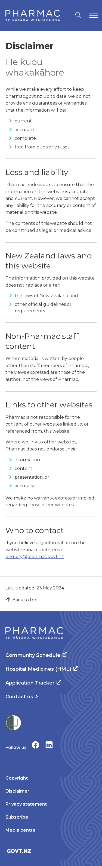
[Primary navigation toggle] (92, 15)
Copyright (16, 778)
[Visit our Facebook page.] (35, 745)
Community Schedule (32, 655)
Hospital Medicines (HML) (38, 669)
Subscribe (16, 817)
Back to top (25, 599)
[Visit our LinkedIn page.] (49, 745)
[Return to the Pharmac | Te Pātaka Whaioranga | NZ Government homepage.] (32, 15)
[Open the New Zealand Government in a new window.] (51, 851)
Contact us (19, 697)
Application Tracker (29, 683)
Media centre (20, 830)
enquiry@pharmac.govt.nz (34, 556)
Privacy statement (26, 804)
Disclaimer (17, 791)
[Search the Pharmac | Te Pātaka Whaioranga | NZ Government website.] (78, 15)
